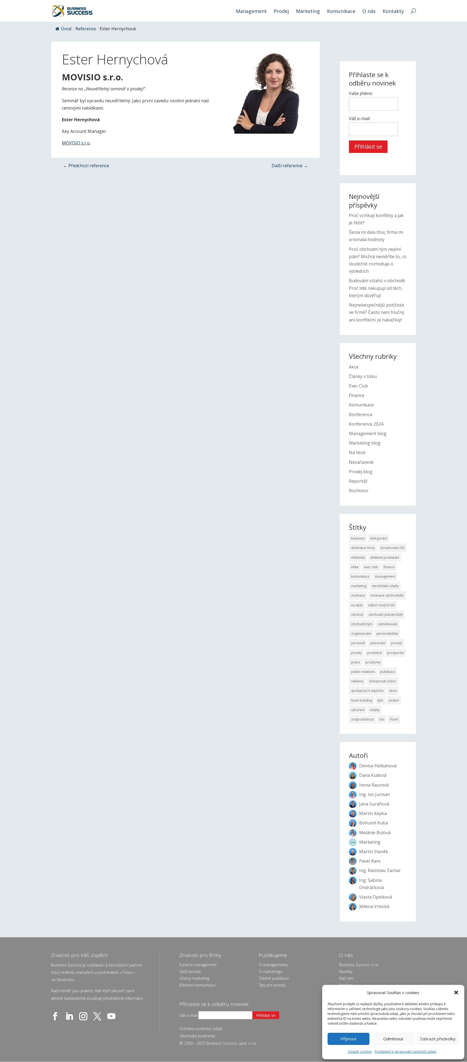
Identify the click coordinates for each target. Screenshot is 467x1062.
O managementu (273, 964)
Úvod (66, 29)
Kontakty (393, 11)
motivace (358, 595)
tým (380, 700)
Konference (360, 414)
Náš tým (346, 978)
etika (354, 567)
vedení (394, 700)
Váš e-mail (359, 118)
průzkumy (373, 662)
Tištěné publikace (274, 978)
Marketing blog (365, 443)
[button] (456, 992)
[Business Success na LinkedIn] (70, 1016)
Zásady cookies (360, 1051)
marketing (358, 586)
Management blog (367, 433)
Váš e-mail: (188, 1015)
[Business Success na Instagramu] (84, 1016)
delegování (378, 538)
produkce (374, 652)
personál (358, 643)
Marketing (308, 11)
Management (251, 11)
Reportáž (358, 481)
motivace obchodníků (387, 595)
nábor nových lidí (381, 605)
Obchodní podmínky (197, 1035)
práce (355, 662)
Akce (353, 367)
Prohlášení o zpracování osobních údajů (405, 1051)
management (385, 576)
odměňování (387, 624)
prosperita (395, 652)
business (358, 538)
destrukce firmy (363, 547)
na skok (357, 605)
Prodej (281, 11)
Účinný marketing (194, 978)
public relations (363, 671)
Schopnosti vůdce (382, 681)
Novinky (345, 971)
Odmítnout (393, 1038)
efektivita (358, 557)
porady (396, 643)
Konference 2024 (366, 424)
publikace (387, 671)
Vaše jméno (360, 93)
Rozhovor (359, 491)
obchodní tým (361, 624)
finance (389, 567)
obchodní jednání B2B (386, 614)
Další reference (290, 166)
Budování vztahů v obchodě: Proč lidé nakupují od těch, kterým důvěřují (377, 288)
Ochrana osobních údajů (200, 1028)
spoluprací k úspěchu (367, 690)
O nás (369, 11)
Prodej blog (360, 472)
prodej (356, 652)
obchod (357, 614)
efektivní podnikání (384, 557)
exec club (371, 567)
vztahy (374, 710)
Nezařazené (361, 462)
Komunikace (341, 11)
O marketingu (270, 971)
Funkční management (198, 964)
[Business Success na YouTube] (112, 1016)
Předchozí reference (86, 166)
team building (361, 700)
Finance (356, 395)
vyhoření (357, 710)
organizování (361, 633)
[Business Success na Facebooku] (56, 1016)
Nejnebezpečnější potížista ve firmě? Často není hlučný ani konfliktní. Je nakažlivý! (376, 312)
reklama (357, 681)
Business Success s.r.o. (359, 964)
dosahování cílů (392, 547)
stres (393, 690)
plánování (377, 643)
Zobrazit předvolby (438, 1038)
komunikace (360, 576)
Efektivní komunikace (197, 985)
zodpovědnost (362, 719)
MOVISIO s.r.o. (76, 143)
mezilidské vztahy (385, 586)
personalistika (387, 633)
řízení (394, 719)
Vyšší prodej (190, 971)
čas (381, 719)
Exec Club (358, 386)
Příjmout (348, 1038)
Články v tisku (363, 376)
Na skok (357, 452)
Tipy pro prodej (272, 985)
